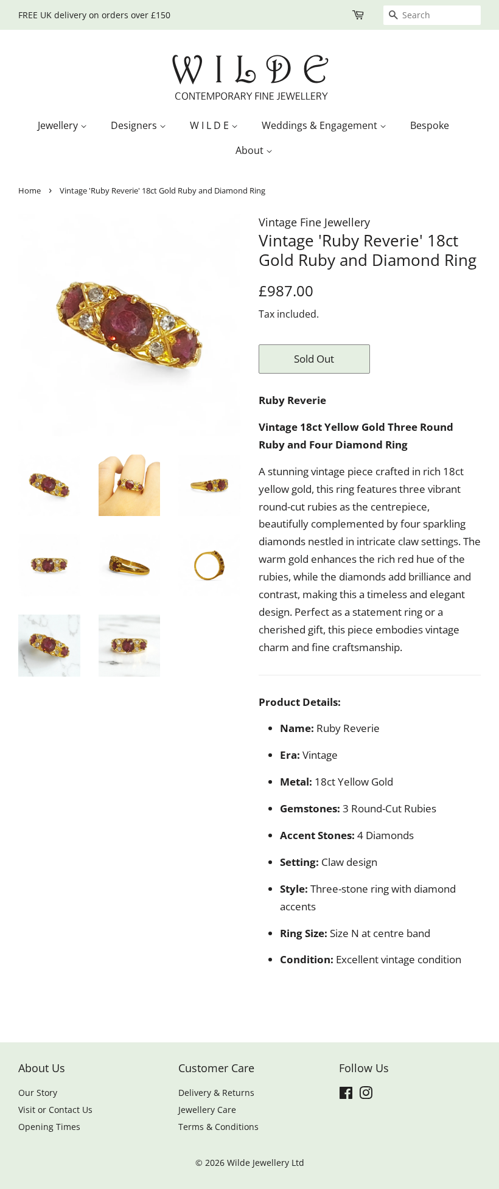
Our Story (37, 1092)
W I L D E (210, 125)
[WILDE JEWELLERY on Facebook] (346, 1095)
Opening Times (49, 1126)
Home (29, 190)
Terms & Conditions (218, 1126)
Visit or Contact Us (55, 1109)
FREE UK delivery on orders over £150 (94, 15)
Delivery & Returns (216, 1092)
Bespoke (429, 125)
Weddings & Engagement (321, 125)
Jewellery (59, 125)
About (251, 150)
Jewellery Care (207, 1109)
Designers (135, 125)
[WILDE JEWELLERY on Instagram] (365, 1095)
